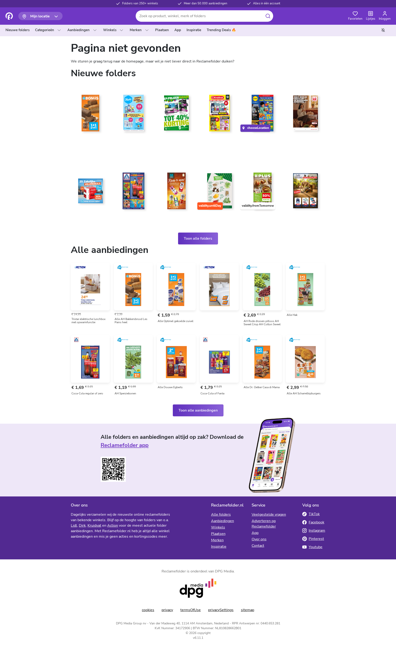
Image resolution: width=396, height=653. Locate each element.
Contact (258, 545)
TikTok (314, 514)
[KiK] (305, 115)
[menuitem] (18, 30)
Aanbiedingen (78, 30)
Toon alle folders (198, 238)
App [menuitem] (177, 30)
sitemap (247, 609)
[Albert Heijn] (90, 115)
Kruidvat (94, 525)
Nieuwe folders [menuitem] (18, 30)
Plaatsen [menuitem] (162, 30)
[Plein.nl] (133, 115)
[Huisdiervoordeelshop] (305, 192)
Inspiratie (218, 546)
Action (112, 525)
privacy (167, 609)
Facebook (316, 522)
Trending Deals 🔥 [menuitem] (221, 30)
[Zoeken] (267, 16)
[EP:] (176, 115)
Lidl (74, 525)
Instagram (317, 530)
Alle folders (221, 514)
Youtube (315, 547)
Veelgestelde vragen (269, 514)
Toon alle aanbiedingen (198, 410)
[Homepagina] (9, 16)
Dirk (82, 525)
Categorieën (44, 30)
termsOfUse (190, 609)
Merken (136, 30)
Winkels (109, 30)
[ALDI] (133, 192)
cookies (148, 609)
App (255, 532)
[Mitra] (176, 192)
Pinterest (316, 538)
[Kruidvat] (219, 115)
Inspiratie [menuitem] (194, 30)
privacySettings (221, 609)
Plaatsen (218, 533)
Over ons (259, 539)
